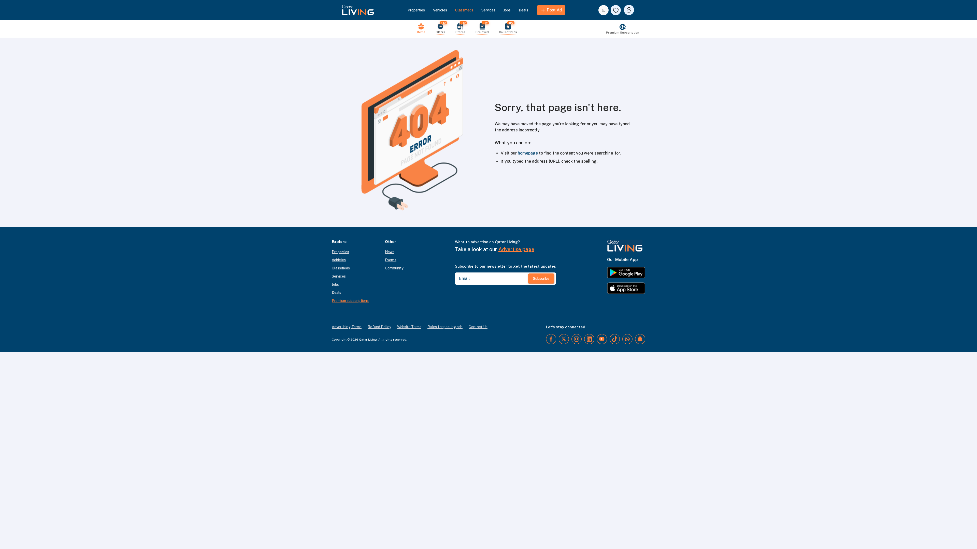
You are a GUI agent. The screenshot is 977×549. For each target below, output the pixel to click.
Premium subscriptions (350, 301)
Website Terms (409, 327)
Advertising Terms (347, 327)
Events (390, 260)
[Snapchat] (640, 339)
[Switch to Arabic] (603, 10)
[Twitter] (564, 339)
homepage (528, 153)
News (389, 252)
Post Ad (554, 10)
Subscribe (541, 279)
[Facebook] (551, 339)
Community (394, 268)
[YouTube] (602, 339)
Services (488, 10)
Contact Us (478, 327)
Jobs (507, 10)
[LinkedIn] (589, 339)
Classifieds (464, 10)
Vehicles (440, 10)
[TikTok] (615, 339)
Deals (523, 10)
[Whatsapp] (627, 339)
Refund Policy (379, 327)
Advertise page (516, 249)
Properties (416, 10)
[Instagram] (576, 339)
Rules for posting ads (445, 327)
